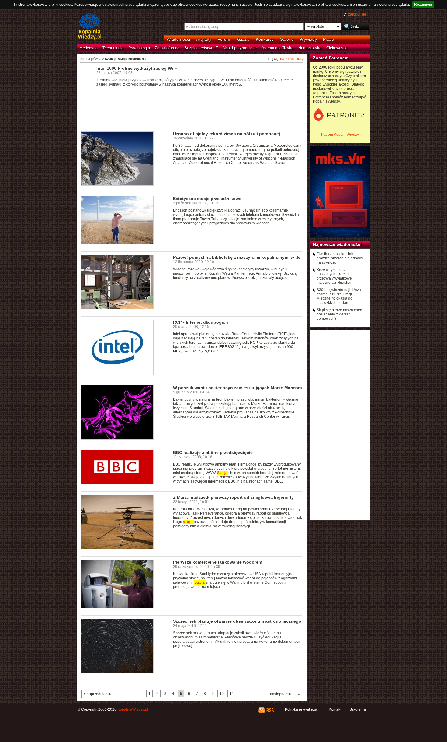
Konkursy (265, 39)
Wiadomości (178, 39)
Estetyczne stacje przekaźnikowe (207, 198)
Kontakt (335, 709)
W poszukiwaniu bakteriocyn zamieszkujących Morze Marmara (237, 387)
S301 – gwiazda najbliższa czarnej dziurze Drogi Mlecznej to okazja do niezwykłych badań (339, 296)
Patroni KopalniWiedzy (340, 134)
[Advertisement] (192, 110)
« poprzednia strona (100, 694)
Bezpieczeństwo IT (201, 48)
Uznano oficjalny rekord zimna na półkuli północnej (226, 133)
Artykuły (203, 39)
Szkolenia (357, 709)
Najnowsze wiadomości (337, 244)
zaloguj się (357, 14)
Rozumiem (423, 4)
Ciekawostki (337, 48)
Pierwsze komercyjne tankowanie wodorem (217, 562)
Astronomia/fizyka (277, 48)
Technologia (112, 48)
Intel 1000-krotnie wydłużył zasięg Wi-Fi (137, 68)
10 (222, 693)
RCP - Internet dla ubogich (200, 322)
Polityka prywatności (302, 709)
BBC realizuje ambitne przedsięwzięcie (213, 452)
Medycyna (88, 48)
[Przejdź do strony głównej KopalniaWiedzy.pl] (89, 26)
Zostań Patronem (330, 57)
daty (300, 59)
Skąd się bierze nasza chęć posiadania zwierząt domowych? (339, 314)
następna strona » (285, 694)
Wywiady (308, 39)
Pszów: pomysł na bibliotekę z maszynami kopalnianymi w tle (236, 257)
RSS (269, 710)
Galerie (287, 39)
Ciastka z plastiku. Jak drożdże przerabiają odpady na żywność (340, 258)
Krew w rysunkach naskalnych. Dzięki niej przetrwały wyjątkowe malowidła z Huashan (336, 276)
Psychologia (139, 48)
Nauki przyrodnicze (240, 48)
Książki (243, 39)
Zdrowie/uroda (167, 48)
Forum (223, 39)
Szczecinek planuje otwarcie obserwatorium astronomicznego (237, 621)
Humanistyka (309, 48)
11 (232, 693)
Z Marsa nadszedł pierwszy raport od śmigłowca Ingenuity (233, 497)
